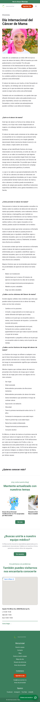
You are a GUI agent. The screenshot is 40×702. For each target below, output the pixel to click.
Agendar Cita (27, 6)
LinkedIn (30, 692)
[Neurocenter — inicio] (8, 6)
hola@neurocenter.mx (20, 680)
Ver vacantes (20, 554)
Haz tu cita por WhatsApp (20, 1)
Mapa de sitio (20, 659)
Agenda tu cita (20, 675)
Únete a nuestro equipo (20, 656)
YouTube (24, 692)
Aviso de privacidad (20, 665)
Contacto (20, 650)
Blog (20, 653)
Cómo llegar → (7, 623)
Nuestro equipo (20, 647)
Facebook (10, 692)
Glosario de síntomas (20, 662)
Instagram (17, 692)
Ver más (20, 522)
